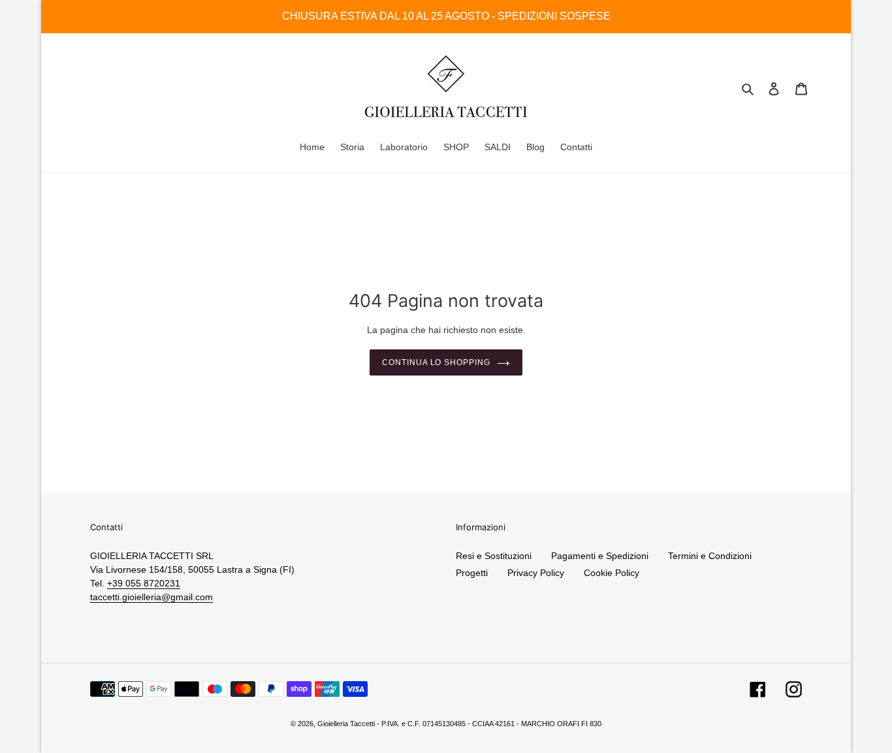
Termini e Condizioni (710, 556)
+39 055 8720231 (143, 583)
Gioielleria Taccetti (346, 724)
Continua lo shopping (436, 362)
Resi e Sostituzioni (494, 556)
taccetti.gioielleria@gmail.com (151, 597)
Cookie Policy (611, 573)
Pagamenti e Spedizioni (599, 556)
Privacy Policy (535, 573)
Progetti (472, 573)
